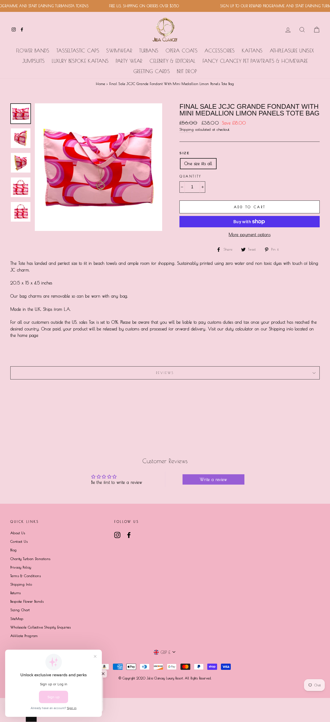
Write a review (213, 479)
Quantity (190, 176)
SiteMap (16, 619)
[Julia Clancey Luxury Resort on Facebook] (129, 535)
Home (100, 84)
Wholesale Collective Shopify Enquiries (40, 627)
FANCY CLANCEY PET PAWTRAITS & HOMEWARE (255, 61)
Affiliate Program (24, 636)
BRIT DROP (187, 71)
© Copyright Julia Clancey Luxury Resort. (152, 678)
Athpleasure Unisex (292, 50)
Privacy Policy (20, 567)
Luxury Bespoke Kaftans (80, 61)
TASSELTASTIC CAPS (77, 50)
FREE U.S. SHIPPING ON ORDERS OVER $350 (135, 6)
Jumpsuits (33, 61)
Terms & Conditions (25, 576)
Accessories (219, 50)
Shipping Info (21, 584)
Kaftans (252, 50)
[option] (98, 167)
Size (184, 153)
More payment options (249, 234)
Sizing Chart (20, 610)
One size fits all (198, 163)
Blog (13, 550)
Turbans (148, 50)
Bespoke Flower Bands (27, 601)
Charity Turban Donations (30, 559)
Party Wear (129, 61)
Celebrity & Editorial (172, 61)
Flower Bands (33, 50)
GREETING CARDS (151, 71)
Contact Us (19, 541)
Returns (15, 593)
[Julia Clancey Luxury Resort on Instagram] (117, 535)
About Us (17, 533)
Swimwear (119, 50)
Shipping (186, 129)
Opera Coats (181, 50)
